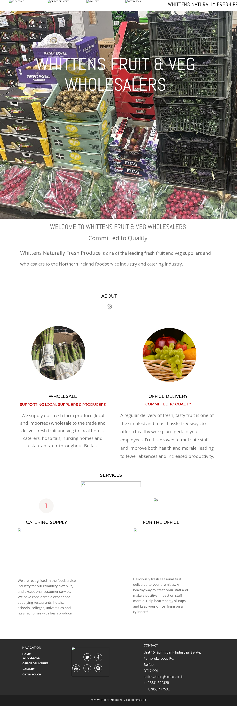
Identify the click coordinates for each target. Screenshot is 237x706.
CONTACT (151, 645)
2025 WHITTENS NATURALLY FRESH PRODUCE (119, 700)
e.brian (148, 676)
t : (146, 682)
